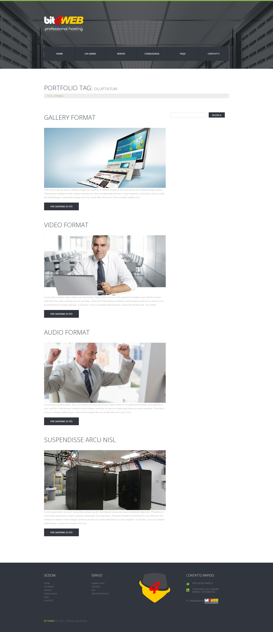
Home (59, 53)
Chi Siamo (90, 53)
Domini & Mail (98, 583)
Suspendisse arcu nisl (80, 439)
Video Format (66, 224)
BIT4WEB (49, 620)
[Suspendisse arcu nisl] (105, 480)
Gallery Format (70, 117)
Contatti (213, 53)
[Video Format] (105, 265)
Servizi (121, 53)
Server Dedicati (100, 594)
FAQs (182, 53)
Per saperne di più (61, 206)
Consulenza (152, 53)
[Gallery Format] (105, 158)
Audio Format (67, 332)
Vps (93, 590)
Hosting (95, 587)
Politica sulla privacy (76, 620)
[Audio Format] (105, 373)
